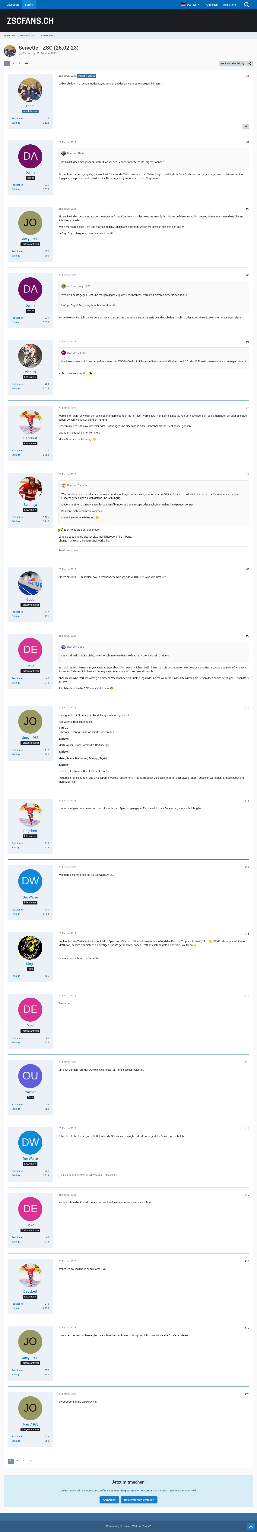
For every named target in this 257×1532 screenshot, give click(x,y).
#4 (247, 275)
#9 (247, 635)
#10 (247, 707)
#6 (247, 408)
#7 (247, 474)
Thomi (26, 53)
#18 (247, 1261)
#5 (247, 341)
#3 (247, 208)
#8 (247, 569)
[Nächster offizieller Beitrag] (246, 126)
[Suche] (246, 4)
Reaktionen (17, 118)
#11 (247, 800)
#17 (247, 1194)
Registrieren (230, 4)
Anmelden (212, 4)
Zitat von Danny (76, 352)
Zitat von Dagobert (78, 485)
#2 (247, 142)
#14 (247, 995)
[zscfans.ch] (128, 20)
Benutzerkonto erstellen (139, 1500)
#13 (247, 933)
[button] (190, 4)
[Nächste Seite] (26, 63)
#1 (247, 76)
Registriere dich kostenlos (136, 1490)
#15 (247, 1062)
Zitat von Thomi (76, 153)
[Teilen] (249, 63)
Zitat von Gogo (75, 646)
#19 (247, 1327)
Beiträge (16, 122)
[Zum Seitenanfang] (251, 1526)
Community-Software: (128, 1526)
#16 (247, 1128)
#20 (247, 1394)
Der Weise (94, 1175)
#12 (247, 867)
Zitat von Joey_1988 (78, 286)
